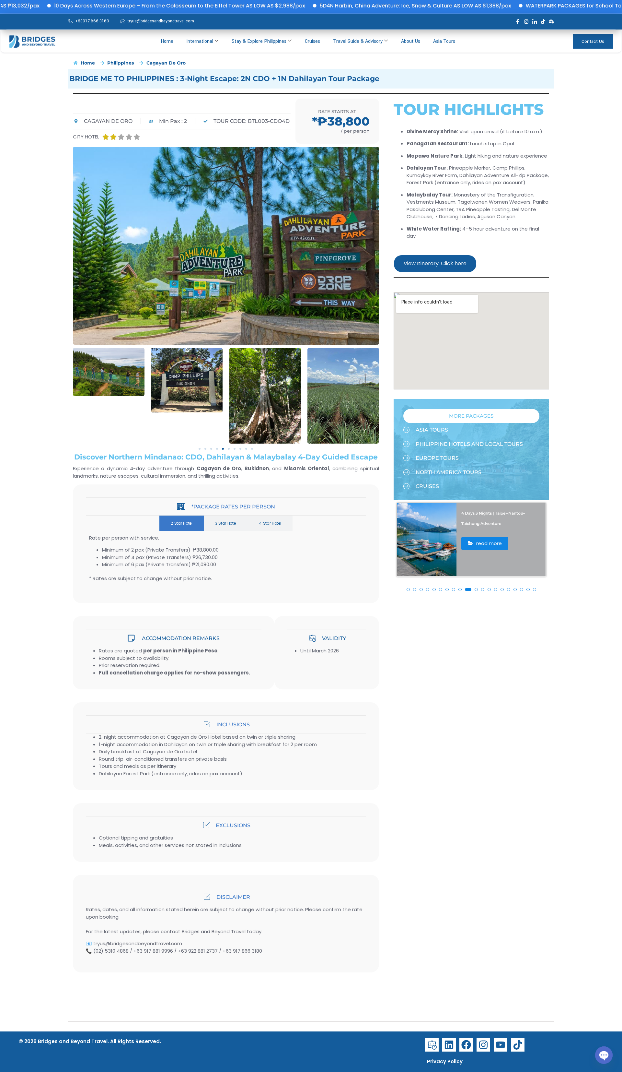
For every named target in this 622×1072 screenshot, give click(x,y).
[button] (200, 449)
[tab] (181, 523)
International (199, 41)
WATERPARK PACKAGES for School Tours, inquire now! (535, 5)
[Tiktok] (543, 21)
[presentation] (404, 553)
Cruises (312, 41)
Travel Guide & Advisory (358, 41)
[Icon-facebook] (517, 21)
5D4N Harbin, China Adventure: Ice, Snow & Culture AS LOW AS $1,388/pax (356, 5)
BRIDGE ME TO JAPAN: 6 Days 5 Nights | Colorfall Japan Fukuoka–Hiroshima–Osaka (501, 523)
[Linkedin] (449, 1045)
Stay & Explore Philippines (259, 41)
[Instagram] (526, 21)
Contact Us (593, 41)
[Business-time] (551, 21)
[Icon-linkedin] (534, 21)
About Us (410, 41)
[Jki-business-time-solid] (432, 1045)
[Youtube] (500, 1045)
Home (167, 41)
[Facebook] (466, 1045)
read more (488, 553)
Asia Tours (444, 41)
